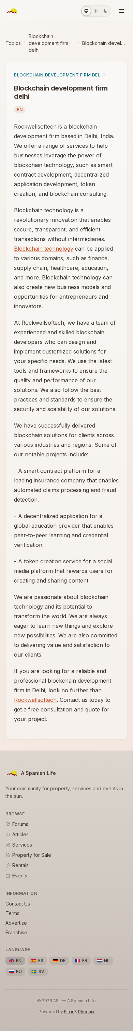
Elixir (69, 1011)
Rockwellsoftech (35, 699)
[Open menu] (121, 11)
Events (19, 875)
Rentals (20, 865)
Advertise (16, 923)
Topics (13, 43)
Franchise (16, 932)
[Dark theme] (105, 11)
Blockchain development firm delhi (48, 43)
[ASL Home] (11, 11)
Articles (20, 834)
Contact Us (17, 904)
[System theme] (86, 11)
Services (22, 845)
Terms (12, 913)
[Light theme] (96, 11)
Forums (20, 824)
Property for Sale (31, 855)
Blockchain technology (43, 248)
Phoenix (86, 1011)
